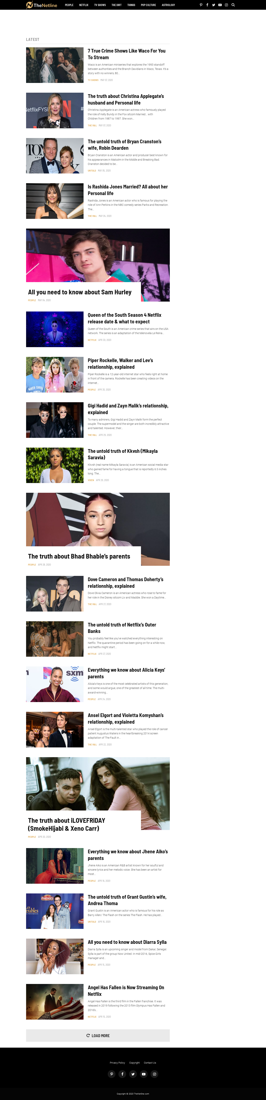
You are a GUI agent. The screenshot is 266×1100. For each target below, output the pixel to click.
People (69, 5)
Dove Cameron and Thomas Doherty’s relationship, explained (125, 582)
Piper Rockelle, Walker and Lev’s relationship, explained (120, 363)
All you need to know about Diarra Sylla (127, 942)
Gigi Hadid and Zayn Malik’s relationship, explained (128, 408)
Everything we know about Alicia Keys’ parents (126, 673)
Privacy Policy (117, 1062)
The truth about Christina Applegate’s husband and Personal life (126, 99)
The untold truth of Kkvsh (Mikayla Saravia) (123, 454)
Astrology (168, 5)
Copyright (134, 1062)
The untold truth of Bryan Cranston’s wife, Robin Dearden (124, 144)
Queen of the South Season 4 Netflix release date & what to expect (124, 318)
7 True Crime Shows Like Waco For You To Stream (127, 54)
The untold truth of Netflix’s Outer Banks (122, 627)
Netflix (83, 5)
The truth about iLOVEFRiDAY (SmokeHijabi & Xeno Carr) (66, 824)
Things (131, 5)
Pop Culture (148, 5)
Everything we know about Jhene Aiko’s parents (128, 854)
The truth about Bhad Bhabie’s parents (79, 556)
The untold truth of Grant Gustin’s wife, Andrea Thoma (127, 900)
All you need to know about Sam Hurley (80, 292)
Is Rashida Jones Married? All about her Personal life (128, 189)
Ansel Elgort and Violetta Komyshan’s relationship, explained (126, 718)
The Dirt (117, 5)
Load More (101, 1035)
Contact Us (150, 1062)
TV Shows (100, 5)
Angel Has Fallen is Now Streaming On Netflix (126, 990)
